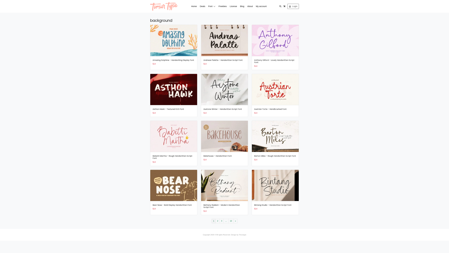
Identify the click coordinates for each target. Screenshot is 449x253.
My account (261, 6)
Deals (202, 6)
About (250, 6)
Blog (242, 6)
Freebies (223, 6)
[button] (214, 6)
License (233, 6)
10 (231, 221)
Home (194, 6)
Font (210, 6)
